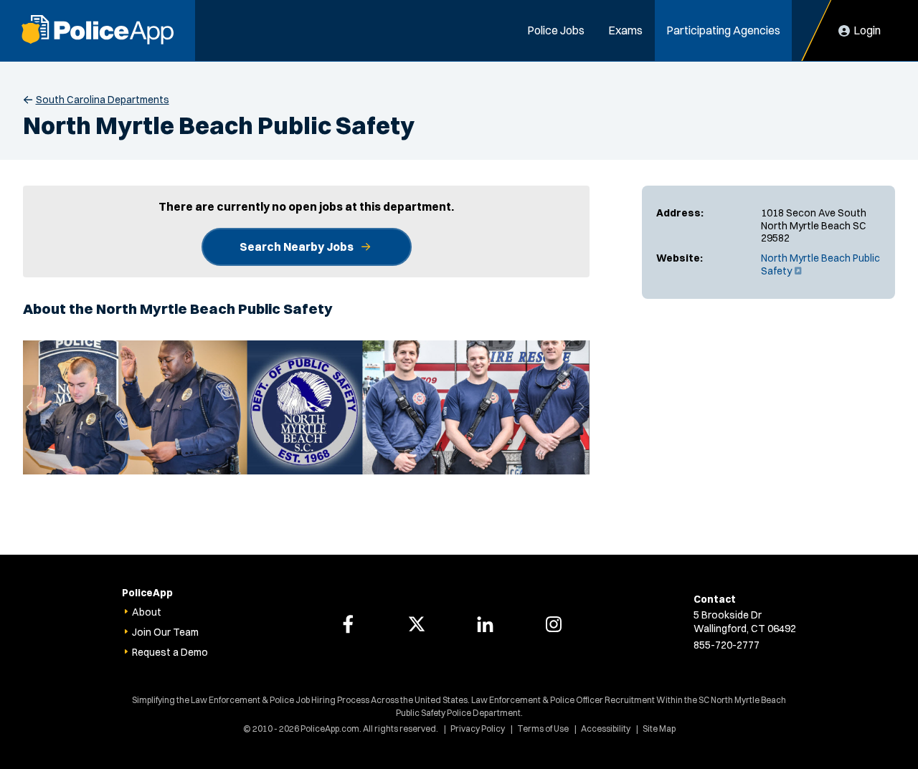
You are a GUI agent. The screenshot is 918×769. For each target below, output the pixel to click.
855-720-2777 (727, 645)
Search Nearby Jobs (297, 246)
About (146, 612)
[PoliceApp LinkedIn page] (485, 624)
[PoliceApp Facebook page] (348, 624)
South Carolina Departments (102, 99)
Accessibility (605, 728)
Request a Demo (170, 652)
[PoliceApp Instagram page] (554, 624)
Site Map (659, 728)
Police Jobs (556, 30)
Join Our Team (165, 632)
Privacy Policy (477, 728)
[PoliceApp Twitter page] (417, 624)
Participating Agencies (723, 30)
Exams (625, 30)
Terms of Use (543, 728)
